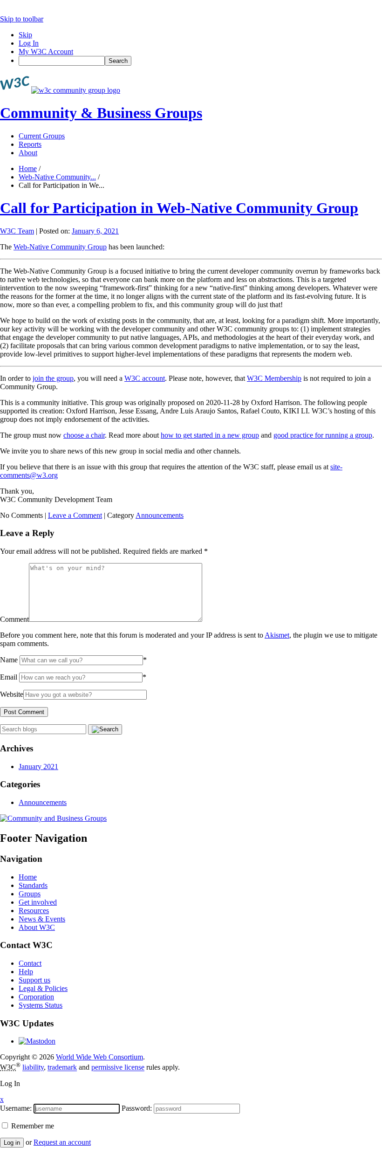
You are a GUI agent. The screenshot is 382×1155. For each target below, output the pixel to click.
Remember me (31, 1126)
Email (8, 677)
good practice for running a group (322, 435)
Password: (137, 1108)
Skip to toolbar (21, 19)
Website (11, 694)
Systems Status (40, 1005)
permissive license (117, 1068)
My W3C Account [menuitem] (46, 51)
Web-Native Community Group (60, 247)
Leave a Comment (75, 515)
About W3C (37, 927)
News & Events (42, 919)
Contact (30, 963)
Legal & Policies (43, 988)
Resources (34, 910)
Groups (30, 894)
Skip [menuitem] (25, 35)
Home (28, 168)
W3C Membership (274, 378)
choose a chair (84, 435)
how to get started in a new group (210, 435)
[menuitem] (200, 61)
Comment (14, 619)
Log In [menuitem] (29, 43)
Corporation (36, 997)
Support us (34, 980)
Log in (12, 1142)
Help (26, 972)
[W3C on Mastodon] (37, 1041)
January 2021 (38, 766)
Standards (33, 885)
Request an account (62, 1142)
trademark (62, 1068)
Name (9, 660)
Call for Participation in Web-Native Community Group (179, 207)
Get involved (38, 902)
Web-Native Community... (57, 177)
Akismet (277, 635)
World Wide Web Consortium (99, 1057)
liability (33, 1068)
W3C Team (17, 231)
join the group (53, 378)
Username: (16, 1108)
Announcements (160, 515)
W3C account (144, 378)
